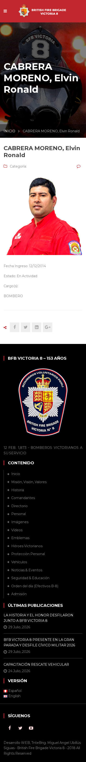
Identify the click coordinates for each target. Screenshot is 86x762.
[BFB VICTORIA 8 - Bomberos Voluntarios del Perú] (43, 8)
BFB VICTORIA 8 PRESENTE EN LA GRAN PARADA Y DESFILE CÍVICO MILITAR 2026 (39, 642)
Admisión (19, 594)
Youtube (31, 728)
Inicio (15, 474)
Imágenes (19, 522)
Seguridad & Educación (30, 578)
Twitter (20, 728)
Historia (17, 490)
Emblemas (20, 538)
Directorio (19, 506)
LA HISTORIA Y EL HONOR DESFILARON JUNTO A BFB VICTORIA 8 (38, 618)
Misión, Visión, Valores (29, 482)
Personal (18, 514)
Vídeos (16, 530)
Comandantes (23, 498)
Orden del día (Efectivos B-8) (34, 586)
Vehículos (19, 562)
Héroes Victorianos (27, 546)
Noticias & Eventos (26, 570)
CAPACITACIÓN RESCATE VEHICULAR (36, 664)
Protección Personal (28, 554)
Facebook (9, 728)
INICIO (9, 131)
